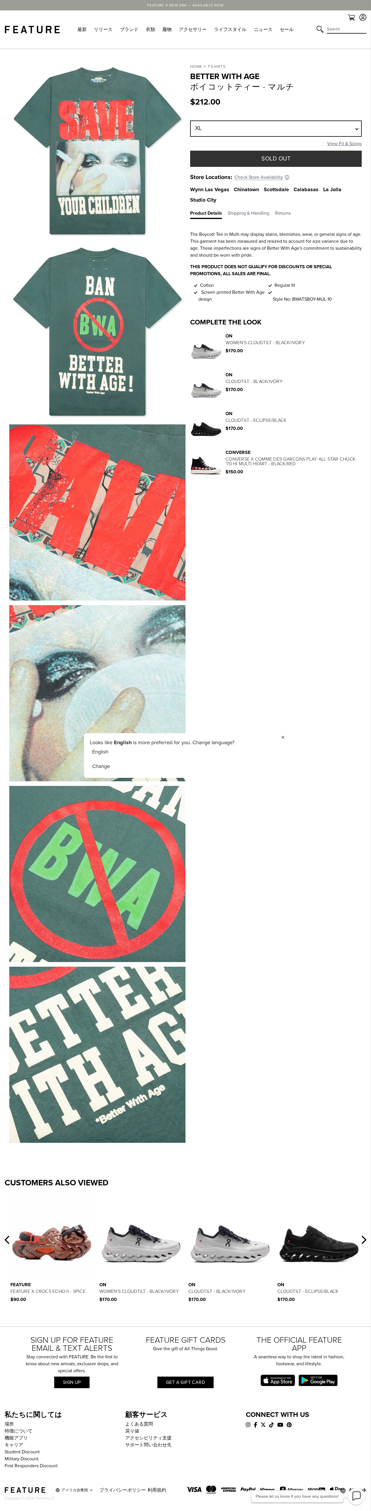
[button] (7, 1240)
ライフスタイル (230, 29)
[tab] (209, 214)
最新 (82, 29)
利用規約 (157, 1490)
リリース (103, 29)
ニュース (263, 29)
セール (287, 29)
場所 (9, 1424)
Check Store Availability (258, 177)
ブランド (129, 29)
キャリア (14, 1445)
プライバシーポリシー (122, 1490)
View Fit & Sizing (344, 144)
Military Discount (22, 1459)
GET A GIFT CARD (185, 1382)
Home (196, 66)
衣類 (150, 29)
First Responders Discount (31, 1466)
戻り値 (132, 1431)
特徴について (18, 1431)
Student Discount (22, 1452)
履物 (167, 29)
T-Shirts (217, 66)
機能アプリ (16, 1438)
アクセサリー (193, 29)
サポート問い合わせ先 (148, 1445)
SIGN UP (72, 1382)
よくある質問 (139, 1424)
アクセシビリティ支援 (148, 1438)
